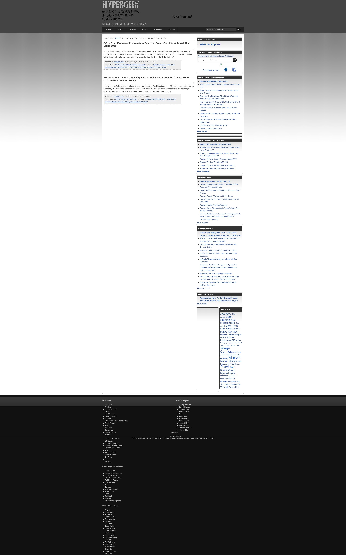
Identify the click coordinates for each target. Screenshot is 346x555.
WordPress (160, 438)
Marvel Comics (229, 361)
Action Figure (159, 64)
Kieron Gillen (184, 423)
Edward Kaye (119, 62)
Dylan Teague (110, 531)
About (119, 29)
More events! (202, 304)
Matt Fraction (183, 425)
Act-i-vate (108, 405)
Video (238, 384)
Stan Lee (231, 379)
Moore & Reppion (185, 428)
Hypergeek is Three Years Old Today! (213, 125)
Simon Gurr (109, 549)
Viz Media (224, 387)
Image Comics (226, 349)
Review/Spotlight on (211, 128)
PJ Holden (109, 540)
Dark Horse (232, 325)
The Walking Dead (234, 381)
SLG (106, 459)
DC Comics (134, 67)
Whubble (108, 435)
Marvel (234, 357)
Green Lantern (230, 346)
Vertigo (233, 384)
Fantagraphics (225, 343)
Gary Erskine (109, 535)
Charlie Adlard (110, 517)
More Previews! (203, 171)
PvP (106, 425)
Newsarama (109, 492)
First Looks (234, 343)
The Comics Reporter (113, 501)
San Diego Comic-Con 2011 (150, 67)
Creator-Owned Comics (113, 478)
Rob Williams (110, 542)
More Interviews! (203, 288)
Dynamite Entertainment (114, 446)
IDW (237, 345)
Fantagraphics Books (112, 448)
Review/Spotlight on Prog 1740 (215, 181)
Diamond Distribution (228, 335)
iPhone (238, 352)
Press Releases (138, 64)
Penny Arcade (110, 423)
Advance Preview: (215, 144)
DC (221, 332)
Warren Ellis (233, 387)
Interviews (131, 29)
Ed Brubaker (236, 340)
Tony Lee (108, 554)
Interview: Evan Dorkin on (216, 273)
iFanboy (108, 487)
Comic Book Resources (113, 473)
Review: (209, 220)
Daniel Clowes (184, 407)
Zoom (163, 67)
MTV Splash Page (111, 489)
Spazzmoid (109, 430)
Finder (107, 412)
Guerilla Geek (110, 482)
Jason (181, 414)
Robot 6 (108, 494)
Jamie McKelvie (185, 412)
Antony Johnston (185, 405)
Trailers (227, 384)
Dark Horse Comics (230, 328)
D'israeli (108, 521)
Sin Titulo (108, 428)
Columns (171, 29)
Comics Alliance (111, 475)
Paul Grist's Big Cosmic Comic (116, 421)
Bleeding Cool (110, 471)
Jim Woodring (184, 418)
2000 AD (224, 314)
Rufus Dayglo (110, 544)
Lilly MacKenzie (111, 416)
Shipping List (232, 376)
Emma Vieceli (184, 409)
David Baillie (109, 526)
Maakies (108, 418)
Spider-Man (224, 378)
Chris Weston (110, 519)
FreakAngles (109, 414)
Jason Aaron (183, 416)
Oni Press (236, 364)
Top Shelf (108, 462)
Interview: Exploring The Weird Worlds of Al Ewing (218, 250)
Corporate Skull (110, 409)
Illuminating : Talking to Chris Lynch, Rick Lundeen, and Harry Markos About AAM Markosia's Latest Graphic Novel (218, 267)
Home (108, 29)
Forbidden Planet (111, 480)
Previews (158, 29)
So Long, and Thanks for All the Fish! (214, 81)
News (134, 99)
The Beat (108, 498)
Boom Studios (226, 318)
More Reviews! (202, 223)
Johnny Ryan (184, 421)
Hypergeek (124, 5)
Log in (212, 438)
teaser (224, 381)
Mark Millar (236, 355)
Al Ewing (108, 510)
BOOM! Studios (175, 436)
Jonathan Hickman (226, 355)
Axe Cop (108, 407)
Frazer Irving (109, 533)
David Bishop (110, 528)
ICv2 (106, 485)
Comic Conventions (123, 64)
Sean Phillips (110, 547)
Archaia (222, 317)
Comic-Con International (155, 99)
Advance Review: (216, 196)
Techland (108, 496)
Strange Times (110, 432)
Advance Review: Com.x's (213, 205)
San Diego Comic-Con (139, 102)
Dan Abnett (109, 524)
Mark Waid (224, 358)
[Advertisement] (204, 9)
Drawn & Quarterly (111, 443)
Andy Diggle (109, 512)
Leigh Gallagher (111, 538)
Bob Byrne (109, 515)
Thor (221, 384)
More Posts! (202, 131)
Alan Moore (233, 314)
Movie (229, 364)
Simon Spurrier (110, 551)
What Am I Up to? (210, 44)
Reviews (145, 29)
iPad (233, 352)
